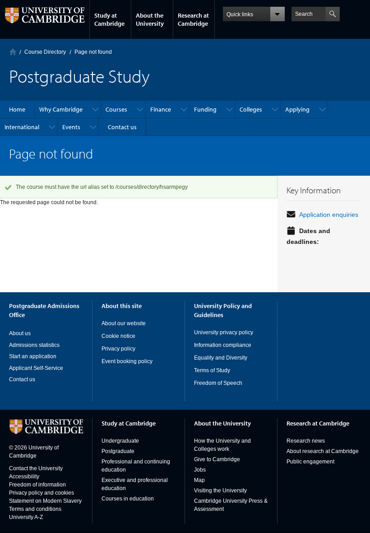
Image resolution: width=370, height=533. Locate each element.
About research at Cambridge (323, 451)
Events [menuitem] (71, 127)
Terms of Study (212, 370)
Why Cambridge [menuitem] (61, 109)
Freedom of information (37, 485)
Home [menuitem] (17, 109)
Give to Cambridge (217, 459)
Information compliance (222, 345)
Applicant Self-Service (36, 368)
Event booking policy (127, 361)
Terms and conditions (35, 509)
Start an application (32, 356)
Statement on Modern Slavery (45, 501)
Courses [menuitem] (116, 109)
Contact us (22, 379)
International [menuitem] (22, 127)
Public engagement (310, 461)
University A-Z (26, 517)
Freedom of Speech (218, 383)
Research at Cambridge (193, 19)
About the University (150, 19)
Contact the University (36, 468)
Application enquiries (328, 214)
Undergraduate (120, 441)
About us (20, 333)
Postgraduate (118, 451)
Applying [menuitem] (297, 109)
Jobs (200, 470)
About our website (124, 323)
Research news (306, 441)
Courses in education (128, 499)
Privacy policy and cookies (41, 493)
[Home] (13, 52)
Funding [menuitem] (205, 109)
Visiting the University (220, 490)
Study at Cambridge (109, 19)
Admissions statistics (34, 345)
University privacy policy (223, 332)
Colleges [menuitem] (251, 109)
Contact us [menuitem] (122, 127)
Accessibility (24, 476)
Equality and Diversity (220, 358)
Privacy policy (118, 349)
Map (199, 480)
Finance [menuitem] (160, 109)
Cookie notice (118, 336)
